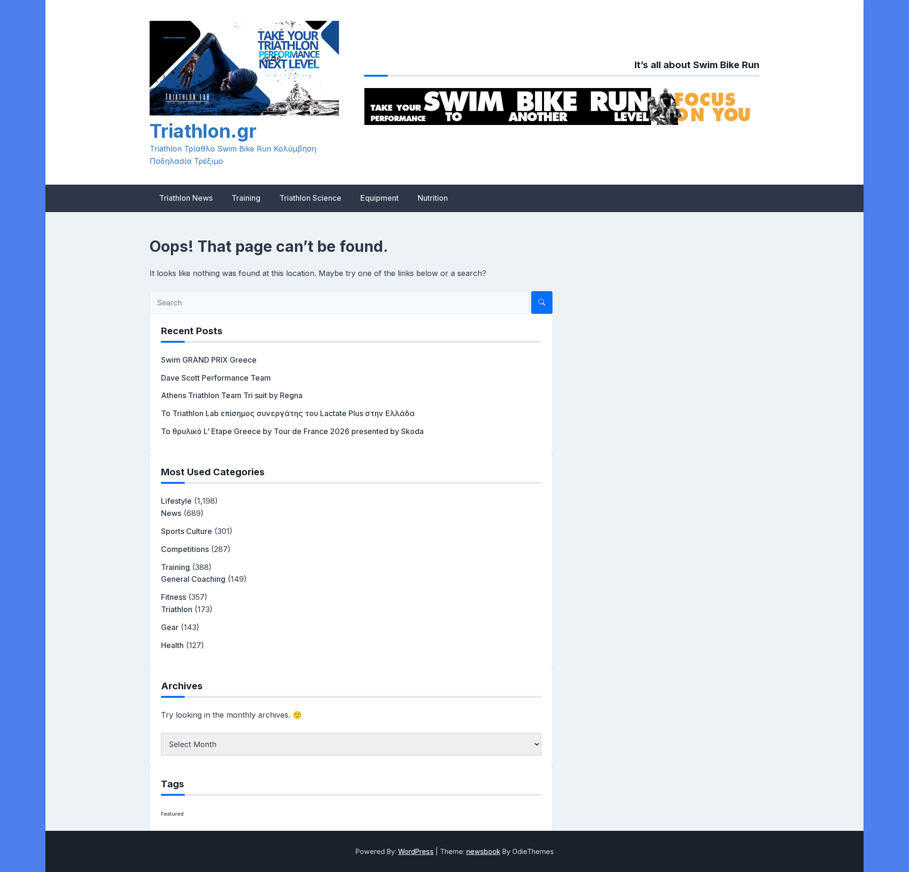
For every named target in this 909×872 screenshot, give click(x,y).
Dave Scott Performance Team (216, 378)
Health (172, 645)
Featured (172, 814)
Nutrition (433, 198)
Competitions (185, 549)
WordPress (416, 851)
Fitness (173, 597)
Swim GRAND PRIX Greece (209, 360)
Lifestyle (176, 501)
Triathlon (176, 609)
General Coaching (193, 579)
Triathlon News (186, 198)
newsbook (483, 851)
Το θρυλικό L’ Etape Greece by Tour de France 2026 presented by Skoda (292, 431)
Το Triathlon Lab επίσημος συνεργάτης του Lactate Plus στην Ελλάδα (288, 413)
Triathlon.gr (203, 130)
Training (246, 198)
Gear (169, 627)
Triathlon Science (310, 198)
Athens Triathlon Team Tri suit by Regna (232, 395)
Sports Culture (186, 531)
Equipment (379, 198)
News (171, 513)
